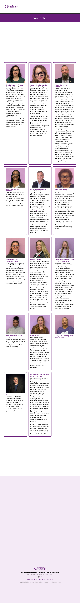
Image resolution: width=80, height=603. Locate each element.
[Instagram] (39, 577)
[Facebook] (41, 577)
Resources (42, 579)
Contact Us (49, 579)
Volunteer (30, 579)
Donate (36, 579)
